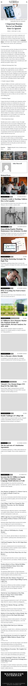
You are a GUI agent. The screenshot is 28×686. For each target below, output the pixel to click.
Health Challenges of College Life (12, 416)
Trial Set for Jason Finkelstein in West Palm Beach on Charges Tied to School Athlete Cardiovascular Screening (12, 594)
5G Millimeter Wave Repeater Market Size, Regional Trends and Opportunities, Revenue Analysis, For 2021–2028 (14, 323)
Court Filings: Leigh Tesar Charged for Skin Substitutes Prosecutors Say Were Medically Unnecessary (12, 505)
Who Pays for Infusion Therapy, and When (12, 605)
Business (11, 381)
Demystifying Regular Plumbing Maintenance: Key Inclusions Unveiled (14, 230)
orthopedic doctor (15, 147)
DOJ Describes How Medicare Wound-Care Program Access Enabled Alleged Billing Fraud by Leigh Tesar (14, 579)
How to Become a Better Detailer (12, 356)
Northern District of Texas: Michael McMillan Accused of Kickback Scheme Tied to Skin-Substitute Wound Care (13, 566)
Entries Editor (23, 288)
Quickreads (16, 318)
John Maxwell (23, 196)
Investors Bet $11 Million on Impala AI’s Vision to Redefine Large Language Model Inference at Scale (13, 479)
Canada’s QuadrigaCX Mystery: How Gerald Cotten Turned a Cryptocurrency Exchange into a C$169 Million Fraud (14, 659)
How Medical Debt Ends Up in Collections (12, 625)
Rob (26, 256)
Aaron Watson (23, 226)
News (8, 31)
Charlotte (24, 474)
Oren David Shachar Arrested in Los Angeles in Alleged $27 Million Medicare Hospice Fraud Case (13, 637)
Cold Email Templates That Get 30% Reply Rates (14, 542)
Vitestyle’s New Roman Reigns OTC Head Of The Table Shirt (13, 385)
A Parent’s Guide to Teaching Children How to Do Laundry (14, 200)
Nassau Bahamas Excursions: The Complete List (13, 649)
